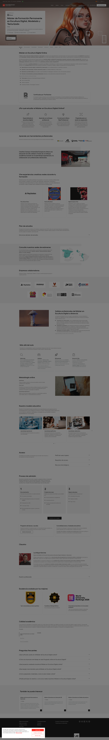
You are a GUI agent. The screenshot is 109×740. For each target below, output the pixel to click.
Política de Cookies (19, 732)
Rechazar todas (38, 735)
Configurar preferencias (38, 732)
